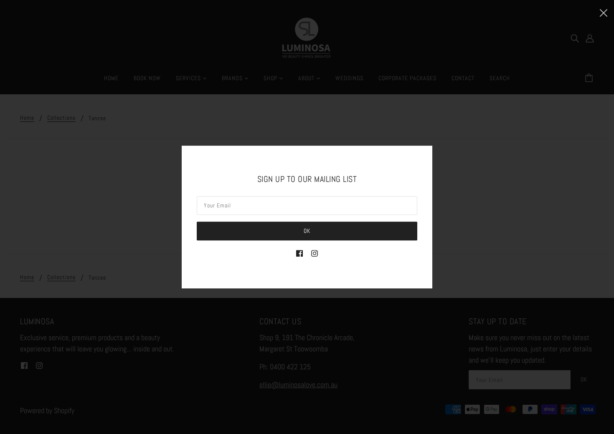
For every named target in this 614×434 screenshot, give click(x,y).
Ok (307, 231)
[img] (299, 253)
